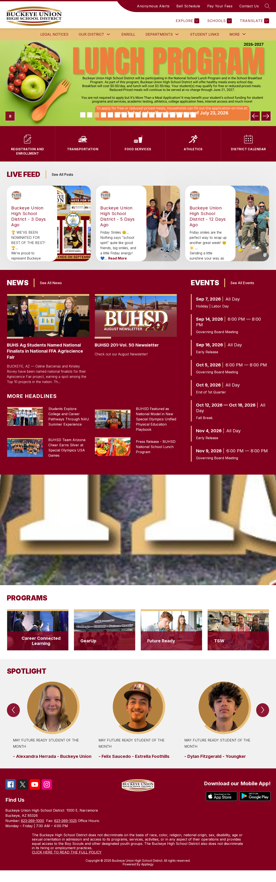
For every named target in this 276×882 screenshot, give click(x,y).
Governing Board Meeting (217, 332)
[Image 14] (172, 114)
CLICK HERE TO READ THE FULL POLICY (67, 852)
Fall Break (204, 418)
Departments (159, 34)
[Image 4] (103, 114)
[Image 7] (124, 114)
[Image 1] (82, 114)
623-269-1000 (32, 821)
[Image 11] (151, 114)
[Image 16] (186, 114)
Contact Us (249, 6)
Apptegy (147, 864)
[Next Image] (266, 116)
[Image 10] (144, 114)
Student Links (204, 34)
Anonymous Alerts (153, 6)
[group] (52, 721)
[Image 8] (131, 114)
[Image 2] (89, 114)
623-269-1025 (65, 821)
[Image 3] (96, 114)
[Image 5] (110, 114)
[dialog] (38, 630)
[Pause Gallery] (10, 116)
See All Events (242, 283)
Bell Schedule (188, 6)
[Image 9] (138, 114)
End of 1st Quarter (211, 392)
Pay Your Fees (220, 6)
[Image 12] (158, 114)
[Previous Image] (255, 116)
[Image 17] (193, 114)
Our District (91, 34)
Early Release (207, 352)
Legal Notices (54, 34)
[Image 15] (179, 114)
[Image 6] (117, 114)
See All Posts (62, 174)
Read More (117, 258)
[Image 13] (165, 114)
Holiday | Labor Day (212, 306)
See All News (51, 283)
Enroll (128, 34)
